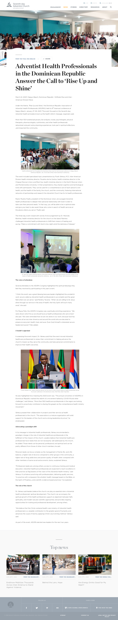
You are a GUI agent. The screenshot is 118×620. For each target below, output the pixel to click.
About (104, 7)
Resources (95, 7)
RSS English (31, 59)
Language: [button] (105, 3)
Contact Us (85, 615)
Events (94, 3)
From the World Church (104, 577)
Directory (83, 7)
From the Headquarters (32, 577)
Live (86, 3)
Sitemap (63, 615)
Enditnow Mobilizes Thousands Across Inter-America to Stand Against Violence (20, 585)
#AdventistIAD (55, 7)
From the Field (20, 59)
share (47, 59)
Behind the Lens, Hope (52, 582)
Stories (74, 7)
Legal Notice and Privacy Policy (107, 616)
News (65, 7)
